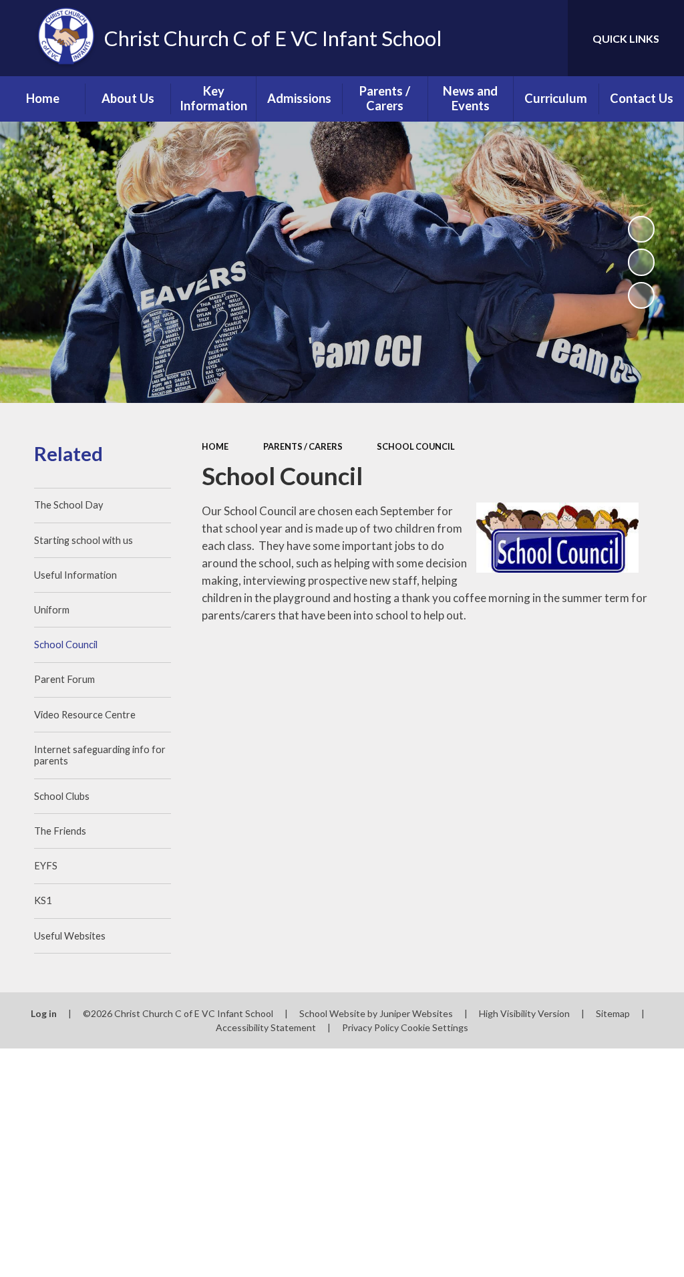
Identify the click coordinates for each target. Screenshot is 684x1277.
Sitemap (613, 1013)
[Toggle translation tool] (503, 38)
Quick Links (625, 38)
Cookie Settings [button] (434, 1027)
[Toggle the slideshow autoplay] (641, 229)
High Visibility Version (524, 1013)
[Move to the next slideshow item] (641, 295)
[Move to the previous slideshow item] (641, 262)
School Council (416, 446)
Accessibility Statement (266, 1027)
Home (215, 446)
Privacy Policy (370, 1027)
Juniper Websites (416, 1013)
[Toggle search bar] (546, 38)
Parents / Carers (303, 446)
